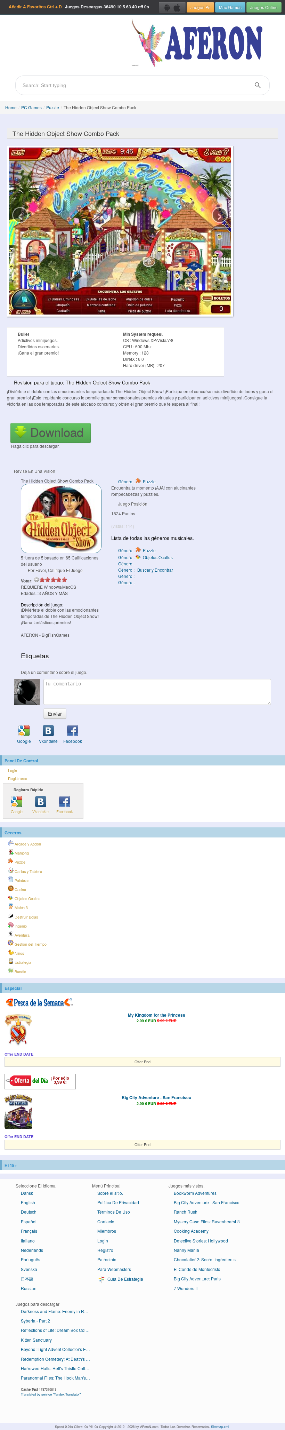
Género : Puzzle (137, 481)
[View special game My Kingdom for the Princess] (18, 1030)
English (28, 1202)
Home (11, 107)
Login (12, 770)
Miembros (106, 1231)
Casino (20, 889)
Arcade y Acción (27, 844)
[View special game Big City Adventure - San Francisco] (18, 1112)
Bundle (20, 971)
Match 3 (21, 907)
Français (29, 1231)
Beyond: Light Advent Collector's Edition (58, 1349)
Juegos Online (264, 7)
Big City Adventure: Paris (197, 1278)
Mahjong (21, 853)
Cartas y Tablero (28, 871)
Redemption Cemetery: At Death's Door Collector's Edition (58, 1359)
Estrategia (22, 962)
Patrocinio (106, 1259)
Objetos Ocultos (27, 898)
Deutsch (28, 1212)
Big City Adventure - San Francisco (156, 1097)
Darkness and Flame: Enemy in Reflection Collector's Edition (58, 1311)
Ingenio (20, 926)
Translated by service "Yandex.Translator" (51, 1394)
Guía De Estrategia (124, 1279)
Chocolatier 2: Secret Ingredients (205, 1259)
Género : (127, 563)
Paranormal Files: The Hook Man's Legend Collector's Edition (58, 1378)
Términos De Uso (113, 1212)
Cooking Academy (191, 1231)
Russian (28, 1288)
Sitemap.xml (220, 1426)
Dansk (27, 1193)
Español (28, 1221)
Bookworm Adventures (195, 1193)
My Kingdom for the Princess (156, 1015)
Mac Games (230, 7)
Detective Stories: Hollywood (201, 1241)
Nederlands (32, 1250)
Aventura (22, 935)
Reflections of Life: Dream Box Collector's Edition (58, 1330)
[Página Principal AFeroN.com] (198, 43)
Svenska (29, 1269)
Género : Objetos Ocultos (145, 557)
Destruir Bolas (26, 917)
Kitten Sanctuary (36, 1340)
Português (30, 1259)
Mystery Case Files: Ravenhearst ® (207, 1221)
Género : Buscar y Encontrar (145, 570)
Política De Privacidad (118, 1202)
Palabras (21, 880)
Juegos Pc (200, 7)
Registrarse (17, 778)
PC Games (31, 107)
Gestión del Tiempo (30, 944)
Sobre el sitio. (110, 1193)
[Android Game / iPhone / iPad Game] (172, 7)
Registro (105, 1250)
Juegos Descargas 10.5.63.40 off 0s (79, 6)
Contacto (105, 1221)
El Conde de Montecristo (197, 1269)
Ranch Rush (185, 1212)
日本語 (27, 1278)
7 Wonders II (185, 1288)
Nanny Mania (186, 1250)
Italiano (28, 1241)
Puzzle (52, 107)
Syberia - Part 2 (35, 1321)
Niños (19, 953)
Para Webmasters (114, 1269)
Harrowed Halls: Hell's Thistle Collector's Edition (58, 1368)
